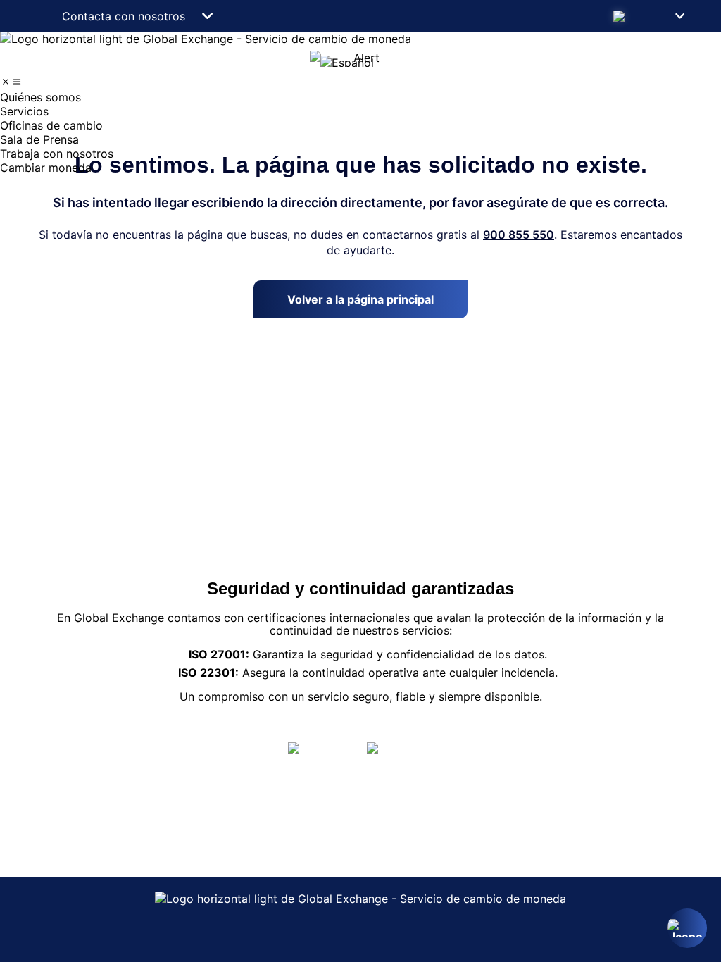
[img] (5, 81)
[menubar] (360, 125)
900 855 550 (518, 234)
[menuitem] (360, 97)
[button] (647, 16)
